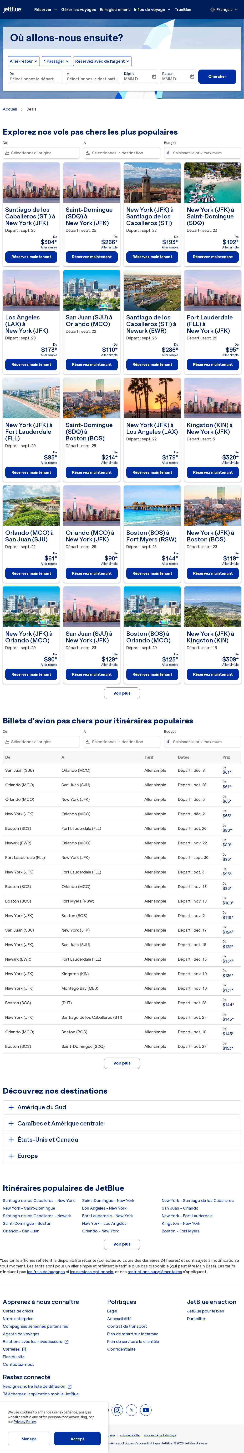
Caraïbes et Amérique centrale (60, 1123)
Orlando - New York (100, 1231)
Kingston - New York (181, 1223)
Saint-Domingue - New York (108, 1200)
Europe (27, 1156)
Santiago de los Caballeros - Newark (37, 1215)
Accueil (10, 109)
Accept (77, 1439)
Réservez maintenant (31, 256)
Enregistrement (115, 9)
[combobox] (35, 79)
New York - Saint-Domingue (29, 1208)
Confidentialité (121, 1349)
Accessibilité (119, 1318)
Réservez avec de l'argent (100, 61)
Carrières (14, 1349)
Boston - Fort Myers (180, 1231)
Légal (112, 1311)
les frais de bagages (46, 1271)
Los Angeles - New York (104, 1208)
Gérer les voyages (78, 9)
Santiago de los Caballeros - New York (39, 1200)
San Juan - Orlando (180, 1208)
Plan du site (14, 1356)
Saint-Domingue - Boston (27, 1223)
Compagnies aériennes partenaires (35, 1326)
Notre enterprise (18, 1318)
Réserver (46, 9)
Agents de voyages (21, 1334)
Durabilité (196, 1318)
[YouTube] (146, 1410)
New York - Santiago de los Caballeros (198, 1200)
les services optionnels (91, 1271)
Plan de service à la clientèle (133, 1341)
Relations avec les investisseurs (36, 1341)
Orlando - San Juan (21, 1231)
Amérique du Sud (41, 1107)
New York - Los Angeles (104, 1223)
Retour (167, 74)
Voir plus (122, 1244)
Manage (28, 1439)
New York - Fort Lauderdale (187, 1215)
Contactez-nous (19, 1364)
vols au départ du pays (160, 1435)
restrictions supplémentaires (155, 1271)
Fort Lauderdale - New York (107, 1215)
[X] (131, 1410)
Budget (170, 143)
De (12, 74)
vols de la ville (130, 1435)
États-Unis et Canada (47, 1139)
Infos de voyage (152, 9)
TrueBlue (183, 9)
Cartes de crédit (18, 1311)
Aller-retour (21, 61)
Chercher (217, 76)
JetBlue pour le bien (205, 1311)
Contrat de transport (127, 1326)
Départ (129, 74)
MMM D (131, 78)
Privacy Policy (25, 1422)
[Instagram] (117, 1410)
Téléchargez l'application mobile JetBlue (41, 1394)
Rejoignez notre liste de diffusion (37, 1386)
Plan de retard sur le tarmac (132, 1334)
